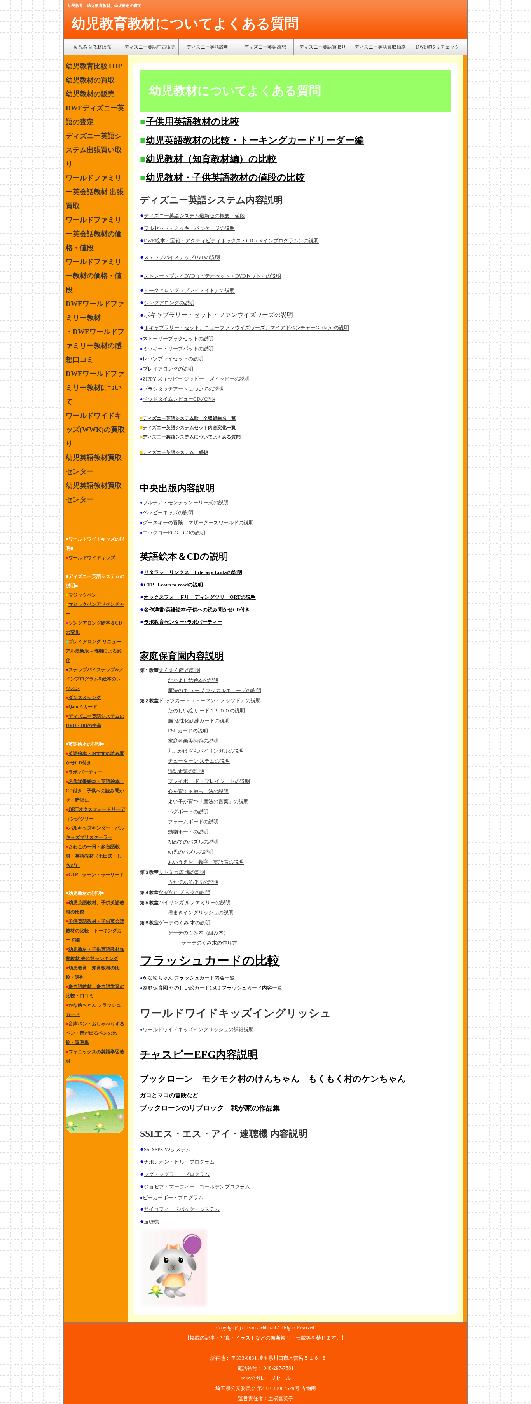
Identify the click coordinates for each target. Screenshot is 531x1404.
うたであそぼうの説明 (193, 882)
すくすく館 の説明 (179, 670)
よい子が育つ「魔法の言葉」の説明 (208, 801)
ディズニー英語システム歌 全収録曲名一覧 (189, 418)
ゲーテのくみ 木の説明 (184, 923)
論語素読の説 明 (186, 771)
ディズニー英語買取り (322, 47)
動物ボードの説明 (188, 832)
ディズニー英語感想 (265, 47)
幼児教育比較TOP (94, 66)
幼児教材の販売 (90, 94)
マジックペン (82, 595)
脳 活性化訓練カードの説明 (199, 721)
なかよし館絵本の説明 (193, 680)
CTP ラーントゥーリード (96, 874)
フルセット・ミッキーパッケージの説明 (189, 228)
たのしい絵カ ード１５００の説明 (206, 710)
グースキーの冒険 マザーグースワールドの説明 (198, 522)
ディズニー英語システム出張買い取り (94, 150)
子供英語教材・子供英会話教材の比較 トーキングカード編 (95, 931)
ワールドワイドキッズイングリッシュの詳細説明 (198, 1029)
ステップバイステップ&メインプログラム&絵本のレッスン (95, 679)
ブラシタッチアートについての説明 (183, 389)
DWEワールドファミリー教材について (95, 387)
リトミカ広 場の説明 (182, 872)
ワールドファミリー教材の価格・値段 (94, 276)
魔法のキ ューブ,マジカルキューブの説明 (214, 690)
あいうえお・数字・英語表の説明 (206, 862)
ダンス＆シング (84, 697)
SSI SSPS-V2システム (167, 1149)
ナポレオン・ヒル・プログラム (179, 1162)
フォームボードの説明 (193, 822)
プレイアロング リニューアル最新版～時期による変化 (94, 651)
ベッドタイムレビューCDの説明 (179, 399)
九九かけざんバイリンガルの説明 (206, 751)
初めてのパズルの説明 (193, 842)
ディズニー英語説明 (208, 47)
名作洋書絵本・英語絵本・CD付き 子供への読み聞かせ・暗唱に (95, 791)
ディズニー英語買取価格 (380, 47)
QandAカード (82, 707)
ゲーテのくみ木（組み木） (198, 933)
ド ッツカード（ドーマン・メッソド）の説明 (210, 700)
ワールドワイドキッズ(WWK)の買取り (95, 429)
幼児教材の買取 (90, 80)
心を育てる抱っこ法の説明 (198, 791)
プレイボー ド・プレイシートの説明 (209, 781)
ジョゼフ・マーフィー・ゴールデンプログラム (197, 1187)
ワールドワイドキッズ (91, 557)
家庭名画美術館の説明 (193, 741)
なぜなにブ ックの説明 (184, 892)
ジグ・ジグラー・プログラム (177, 1174)
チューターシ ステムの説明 (199, 761)
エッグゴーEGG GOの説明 (174, 533)
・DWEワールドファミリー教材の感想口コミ (95, 346)
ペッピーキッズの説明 (168, 512)
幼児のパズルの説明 (190, 852)
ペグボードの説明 (188, 811)
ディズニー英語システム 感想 (175, 452)
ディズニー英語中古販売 (150, 47)
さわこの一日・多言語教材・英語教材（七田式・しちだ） (94, 856)
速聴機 (151, 1222)
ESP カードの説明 (188, 731)
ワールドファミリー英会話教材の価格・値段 (94, 234)
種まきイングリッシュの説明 (201, 912)
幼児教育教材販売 (92, 47)
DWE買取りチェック (437, 47)
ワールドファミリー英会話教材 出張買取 (95, 192)
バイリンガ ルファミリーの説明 (195, 902)
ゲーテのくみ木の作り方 (209, 943)
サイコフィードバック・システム (182, 1209)
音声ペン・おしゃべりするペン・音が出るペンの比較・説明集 (95, 1033)
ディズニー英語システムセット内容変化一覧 (189, 427)
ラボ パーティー (85, 772)
